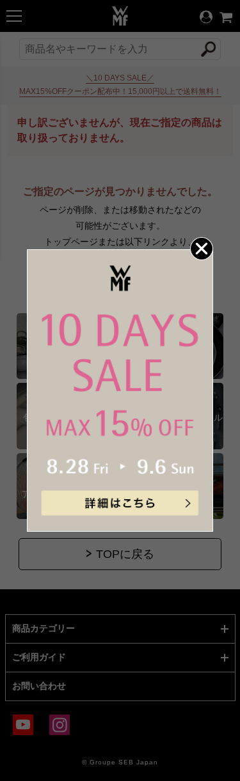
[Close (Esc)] (201, 248)
